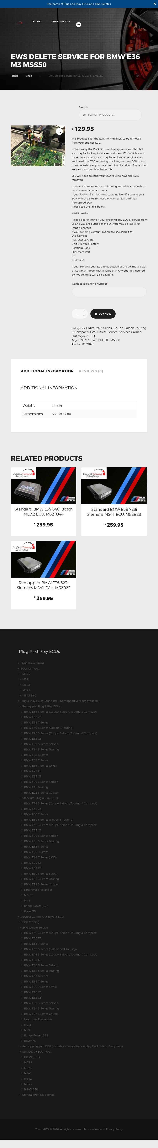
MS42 (26, 684)
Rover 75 (30, 911)
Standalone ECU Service (38, 1094)
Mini (27, 900)
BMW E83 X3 (32, 776)
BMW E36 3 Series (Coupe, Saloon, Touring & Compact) (60, 711)
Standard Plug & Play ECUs (40, 798)
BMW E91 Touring (36, 787)
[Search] (85, 114)
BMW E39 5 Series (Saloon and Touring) (50, 949)
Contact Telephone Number (96, 283)
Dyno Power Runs (32, 663)
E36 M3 (84, 340)
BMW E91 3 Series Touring (41, 879)
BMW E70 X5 (32, 771)
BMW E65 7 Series (36, 760)
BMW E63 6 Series (36, 754)
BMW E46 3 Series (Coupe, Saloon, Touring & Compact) (60, 733)
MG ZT (28, 895)
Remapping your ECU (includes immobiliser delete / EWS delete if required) (72, 1046)
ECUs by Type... (30, 668)
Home (14, 75)
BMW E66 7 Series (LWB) (40, 765)
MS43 (26, 690)
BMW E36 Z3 (32, 717)
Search (83, 107)
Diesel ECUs (32, 1057)
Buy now (105, 313)
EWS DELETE (100, 340)
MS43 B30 (29, 695)
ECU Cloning (30, 922)
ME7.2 (26, 673)
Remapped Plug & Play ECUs (41, 706)
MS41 (26, 679)
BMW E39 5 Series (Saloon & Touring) (48, 727)
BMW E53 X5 (32, 738)
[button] (59, 131)
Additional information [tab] (47, 371)
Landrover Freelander (38, 889)
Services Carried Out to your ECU (42, 916)
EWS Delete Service (104, 332)
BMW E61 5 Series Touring (41, 749)
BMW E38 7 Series (36, 722)
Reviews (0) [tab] (91, 371)
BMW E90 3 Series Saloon (41, 781)
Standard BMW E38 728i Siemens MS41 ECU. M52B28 (114, 512)
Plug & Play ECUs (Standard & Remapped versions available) (60, 700)
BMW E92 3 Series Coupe (41, 792)
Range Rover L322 (36, 905)
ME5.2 (28, 1062)
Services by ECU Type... (37, 1051)
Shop (29, 75)
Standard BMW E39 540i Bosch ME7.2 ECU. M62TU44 (44, 511)
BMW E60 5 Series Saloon (41, 744)
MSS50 (115, 340)
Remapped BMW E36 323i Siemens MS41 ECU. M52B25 (44, 585)
